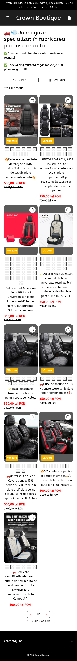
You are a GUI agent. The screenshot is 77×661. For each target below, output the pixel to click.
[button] (8, 18)
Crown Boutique (42, 655)
